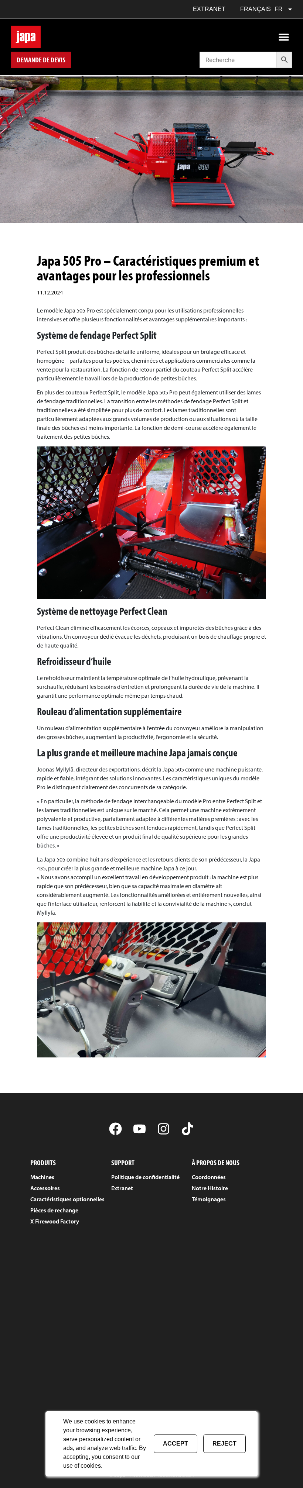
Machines (42, 1177)
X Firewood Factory (54, 1221)
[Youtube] (139, 1128)
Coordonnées (209, 1177)
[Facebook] (115, 1128)
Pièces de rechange (54, 1210)
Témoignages (209, 1199)
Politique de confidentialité (145, 1177)
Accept (175, 1443)
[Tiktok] (187, 1128)
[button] (283, 37)
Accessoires (45, 1188)
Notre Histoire (210, 1188)
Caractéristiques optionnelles (67, 1199)
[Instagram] (163, 1128)
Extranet (209, 9)
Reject (224, 1443)
